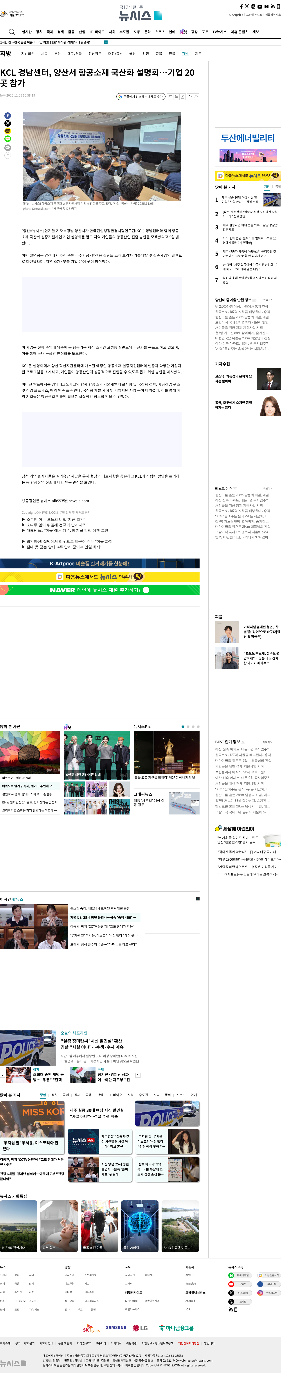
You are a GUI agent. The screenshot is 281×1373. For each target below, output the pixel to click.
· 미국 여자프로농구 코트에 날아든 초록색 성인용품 (248, 874)
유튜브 (243, 1284)
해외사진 (150, 1275)
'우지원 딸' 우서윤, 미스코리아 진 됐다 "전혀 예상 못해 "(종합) (150, 1141)
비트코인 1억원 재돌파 (16, 778)
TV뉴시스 (220, 31)
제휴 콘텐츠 (239, 31)
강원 (145, 53)
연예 (172, 31)
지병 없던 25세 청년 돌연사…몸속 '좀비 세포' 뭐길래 (115, 1169)
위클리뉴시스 (273, 15)
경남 (185, 53)
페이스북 (271, 1284)
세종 (44, 53)
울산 (132, 53)
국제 (50, 31)
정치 (39, 31)
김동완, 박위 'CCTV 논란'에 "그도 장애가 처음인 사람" (32, 1162)
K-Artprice (236, 15)
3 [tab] (193, 726)
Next (137, 1075)
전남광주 (95, 53)
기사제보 (116, 1343)
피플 (219, 617)
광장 (194, 31)
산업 (82, 31)
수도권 (124, 31)
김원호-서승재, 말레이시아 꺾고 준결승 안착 (30, 794)
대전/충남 (115, 53)
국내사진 (130, 1275)
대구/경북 (74, 53)
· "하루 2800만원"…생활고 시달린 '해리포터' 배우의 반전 (248, 859)
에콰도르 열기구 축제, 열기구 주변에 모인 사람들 (31, 786)
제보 (255, 31)
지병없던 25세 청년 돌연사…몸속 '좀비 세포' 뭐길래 (104, 917)
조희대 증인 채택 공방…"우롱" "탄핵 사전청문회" (48, 1080)
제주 (198, 53)
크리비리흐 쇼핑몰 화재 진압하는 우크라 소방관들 (31, 810)
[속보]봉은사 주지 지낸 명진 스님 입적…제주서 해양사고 (43, 42)
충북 (159, 53)
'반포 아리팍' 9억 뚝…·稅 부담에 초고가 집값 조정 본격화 (150, 1169)
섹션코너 (69, 1301)
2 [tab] (188, 726)
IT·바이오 (97, 31)
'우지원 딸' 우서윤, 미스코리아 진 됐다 (30, 1146)
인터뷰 (68, 1292)
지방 (136, 31)
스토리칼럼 (91, 1275)
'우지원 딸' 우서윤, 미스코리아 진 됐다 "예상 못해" (104, 935)
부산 (57, 53)
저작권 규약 (84, 1343)
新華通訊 (191, 1283)
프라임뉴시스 (254, 15)
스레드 (243, 1302)
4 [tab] (198, 726)
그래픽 (128, 1283)
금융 (71, 31)
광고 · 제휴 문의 (25, 1343)
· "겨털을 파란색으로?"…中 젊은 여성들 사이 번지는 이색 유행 (248, 867)
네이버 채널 (243, 1275)
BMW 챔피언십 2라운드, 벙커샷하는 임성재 (29, 802)
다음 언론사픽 (272, 1275)
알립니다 (209, 1343)
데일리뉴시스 (92, 1301)
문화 (147, 31)
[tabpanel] (167, 758)
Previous (2, 1075)
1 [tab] (183, 726)
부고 (80, 1309)
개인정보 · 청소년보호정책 (157, 1343)
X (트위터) (243, 1293)
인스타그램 (271, 1293)
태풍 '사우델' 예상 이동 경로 (149, 802)
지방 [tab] (267, 186)
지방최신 (27, 53)
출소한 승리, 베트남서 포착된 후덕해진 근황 (100, 908)
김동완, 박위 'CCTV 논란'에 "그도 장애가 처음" (102, 926)
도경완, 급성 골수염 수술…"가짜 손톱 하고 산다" (103, 944)
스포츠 (160, 31)
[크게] (196, 96)
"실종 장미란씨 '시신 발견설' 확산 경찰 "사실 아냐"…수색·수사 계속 (92, 1044)
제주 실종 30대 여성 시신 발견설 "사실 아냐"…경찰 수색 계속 (97, 1113)
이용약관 (131, 1343)
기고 (87, 1283)
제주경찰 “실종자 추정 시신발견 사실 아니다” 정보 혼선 (115, 1141)
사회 (112, 31)
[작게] (190, 96)
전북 (172, 53)
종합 (43, 1094)
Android (190, 1301)
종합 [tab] (278, 186)
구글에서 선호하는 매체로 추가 (143, 96)
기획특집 (89, 1292)
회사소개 (5, 1343)
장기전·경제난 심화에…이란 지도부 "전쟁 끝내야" (114, 1080)
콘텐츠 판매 (65, 1343)
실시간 (27, 31)
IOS (188, 1309)
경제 (60, 31)
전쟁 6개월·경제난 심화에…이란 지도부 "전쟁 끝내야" (32, 1176)
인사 (67, 1309)
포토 (205, 31)
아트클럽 (69, 1283)
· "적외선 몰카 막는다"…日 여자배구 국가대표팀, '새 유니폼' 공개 (248, 852)
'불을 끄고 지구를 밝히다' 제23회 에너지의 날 (164, 778)
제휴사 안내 (46, 1343)
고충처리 (100, 1343)
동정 (93, 1309)
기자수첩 (222, 364)
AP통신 (190, 1275)
